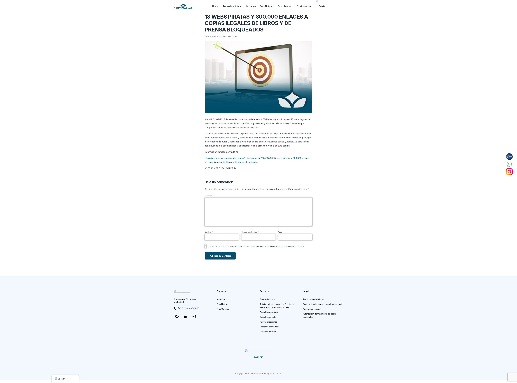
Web (280, 232)
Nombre (209, 232)
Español (222, 36)
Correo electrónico (250, 232)
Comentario (210, 195)
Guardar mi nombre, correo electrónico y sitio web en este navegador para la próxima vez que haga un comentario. (256, 246)
